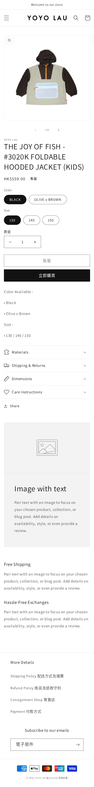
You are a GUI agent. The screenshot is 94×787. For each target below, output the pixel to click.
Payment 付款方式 (25, 711)
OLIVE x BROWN (47, 199)
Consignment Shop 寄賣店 (32, 699)
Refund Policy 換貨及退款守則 (35, 688)
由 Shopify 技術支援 (57, 777)
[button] (6, 18)
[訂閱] (77, 745)
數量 (7, 232)
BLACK (15, 199)
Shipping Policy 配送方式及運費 (37, 676)
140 (32, 220)
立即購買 (47, 275)
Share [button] (15, 406)
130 (12, 220)
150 (51, 220)
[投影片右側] (58, 130)
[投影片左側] (35, 130)
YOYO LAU (40, 777)
